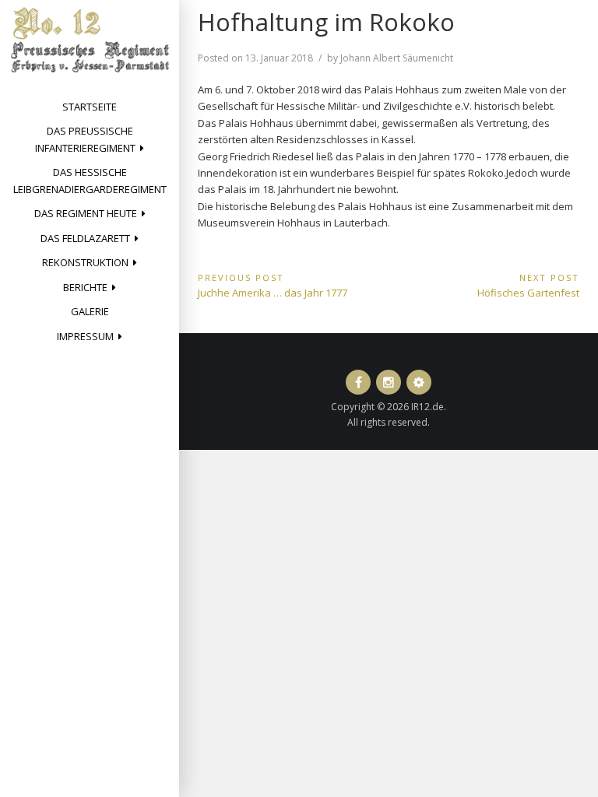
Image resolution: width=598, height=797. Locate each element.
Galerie (90, 311)
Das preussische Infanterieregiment (85, 139)
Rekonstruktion (85, 262)
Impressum (85, 336)
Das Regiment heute (85, 213)
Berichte (85, 287)
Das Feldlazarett (85, 238)
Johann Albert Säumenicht (396, 58)
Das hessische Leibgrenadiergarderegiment (90, 180)
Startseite (89, 107)
